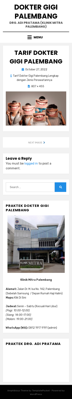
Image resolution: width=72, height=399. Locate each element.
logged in (31, 163)
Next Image (35, 142)
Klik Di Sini (20, 297)
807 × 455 (37, 86)
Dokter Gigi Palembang (36, 11)
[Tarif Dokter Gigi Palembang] (36, 108)
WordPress (36, 394)
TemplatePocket (41, 390)
